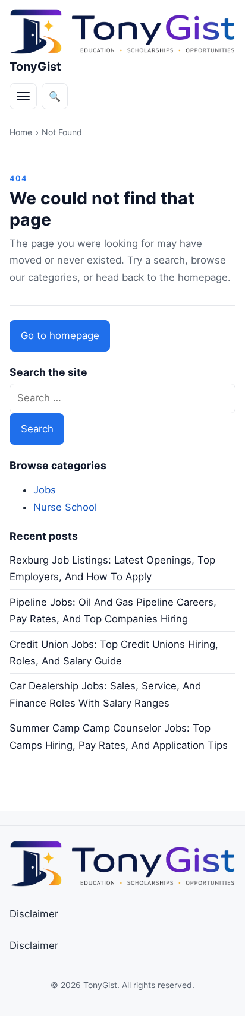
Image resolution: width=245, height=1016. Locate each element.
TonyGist (35, 66)
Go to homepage (60, 335)
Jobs (44, 490)
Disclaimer (34, 914)
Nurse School (65, 507)
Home (21, 132)
